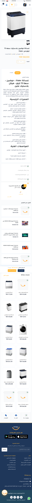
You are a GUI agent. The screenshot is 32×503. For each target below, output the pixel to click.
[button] (22, 437)
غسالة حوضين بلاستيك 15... (9, 292)
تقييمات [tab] (11, 72)
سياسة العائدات (12, 467)
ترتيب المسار (13, 462)
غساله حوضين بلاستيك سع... (9, 337)
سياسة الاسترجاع (11, 464)
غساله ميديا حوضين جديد (23, 315)
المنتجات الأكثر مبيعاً (26, 462)
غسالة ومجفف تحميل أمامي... (23, 292)
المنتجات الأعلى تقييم (26, 464)
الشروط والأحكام (21, 500)
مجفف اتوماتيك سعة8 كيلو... (23, 405)
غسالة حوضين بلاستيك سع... (23, 382)
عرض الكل (6, 275)
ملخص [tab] (17, 72)
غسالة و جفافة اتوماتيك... (9, 405)
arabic (4, 1)
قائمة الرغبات (13, 460)
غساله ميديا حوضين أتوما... (9, 315)
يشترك (4, 449)
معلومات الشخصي (11, 458)
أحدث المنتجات (27, 460)
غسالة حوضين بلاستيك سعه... (23, 360)
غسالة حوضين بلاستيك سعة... (9, 360)
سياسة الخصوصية (11, 500)
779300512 (28, 1)
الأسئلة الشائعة (12, 469)
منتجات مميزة (27, 458)
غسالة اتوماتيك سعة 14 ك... (9, 382)
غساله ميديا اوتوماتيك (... (23, 337)
